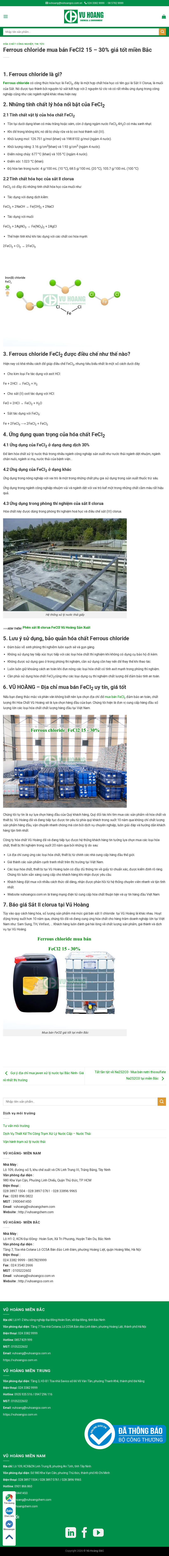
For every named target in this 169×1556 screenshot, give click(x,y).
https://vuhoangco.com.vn (20, 1360)
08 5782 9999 (115, 3)
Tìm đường (9, 1503)
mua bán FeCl (115, 697)
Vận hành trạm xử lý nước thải (24, 1142)
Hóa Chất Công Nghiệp (18, 44)
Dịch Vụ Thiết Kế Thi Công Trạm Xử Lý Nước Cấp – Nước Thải (47, 1134)
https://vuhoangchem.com (20, 1506)
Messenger (9, 1529)
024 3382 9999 (95, 3)
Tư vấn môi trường (16, 1126)
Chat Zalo (9, 1516)
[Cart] (164, 16)
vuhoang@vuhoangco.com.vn (65, 3)
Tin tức (39, 44)
